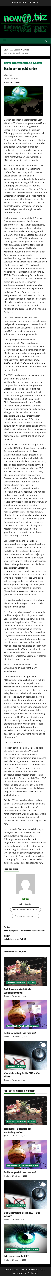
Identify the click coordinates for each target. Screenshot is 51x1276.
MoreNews (17, 1273)
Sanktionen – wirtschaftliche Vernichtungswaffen (17, 991)
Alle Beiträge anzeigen (25, 916)
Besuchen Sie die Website (25, 909)
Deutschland (12, 1026)
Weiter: (15, 937)
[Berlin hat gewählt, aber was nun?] (25, 1014)
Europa (7, 63)
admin (9, 75)
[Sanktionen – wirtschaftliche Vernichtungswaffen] (25, 971)
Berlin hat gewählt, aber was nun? (20, 1033)
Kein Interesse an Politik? (16, 1256)
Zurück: (25, 928)
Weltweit (37, 63)
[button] (4, 41)
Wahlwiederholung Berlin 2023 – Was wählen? (22, 1074)
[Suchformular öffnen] (46, 40)
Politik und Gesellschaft (22, 63)
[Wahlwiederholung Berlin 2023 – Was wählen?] (25, 1055)
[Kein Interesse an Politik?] (25, 1238)
